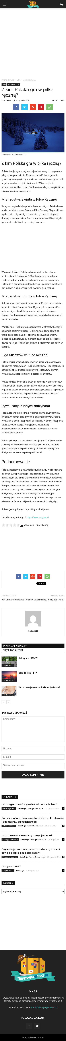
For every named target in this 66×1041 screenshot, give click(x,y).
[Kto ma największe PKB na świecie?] (9, 691)
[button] (61, 4)
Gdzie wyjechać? (8, 808)
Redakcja (11, 100)
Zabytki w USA (13, 84)
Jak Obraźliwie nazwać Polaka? (17, 599)
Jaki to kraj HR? (27, 672)
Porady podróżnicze (10, 839)
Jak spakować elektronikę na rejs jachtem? (27, 835)
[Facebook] (29, 1026)
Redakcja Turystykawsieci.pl (30, 808)
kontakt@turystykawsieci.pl (44, 1007)
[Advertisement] (33, 44)
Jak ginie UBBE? (28, 658)
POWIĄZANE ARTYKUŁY (15, 646)
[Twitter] (37, 1026)
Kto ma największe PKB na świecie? (39, 687)
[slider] (11, 525)
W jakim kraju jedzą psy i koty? (49, 599)
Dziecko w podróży (9, 857)
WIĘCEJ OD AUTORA (13, 650)
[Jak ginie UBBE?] (9, 661)
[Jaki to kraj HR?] (9, 676)
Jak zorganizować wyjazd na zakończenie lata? (29, 804)
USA (4, 84)
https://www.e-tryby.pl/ (38, 517)
